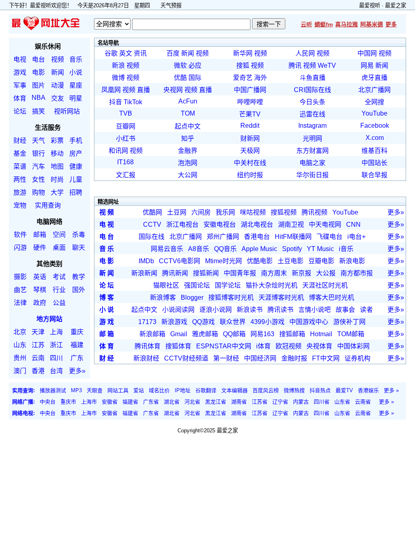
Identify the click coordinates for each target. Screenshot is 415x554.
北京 (19, 332)
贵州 (19, 357)
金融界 (187, 150)
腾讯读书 (280, 309)
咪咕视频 (253, 212)
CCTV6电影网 (179, 261)
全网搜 (374, 102)
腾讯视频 (314, 212)
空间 (59, 234)
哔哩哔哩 (250, 102)
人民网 (305, 53)
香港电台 (257, 236)
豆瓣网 (125, 126)
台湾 (56, 370)
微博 (118, 77)
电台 (38, 59)
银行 (38, 153)
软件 (20, 234)
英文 (125, 53)
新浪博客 (163, 297)
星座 (75, 85)
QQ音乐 (225, 248)
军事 (19, 85)
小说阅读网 (178, 309)
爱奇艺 (242, 77)
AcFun (187, 101)
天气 (38, 140)
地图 (57, 166)
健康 (75, 166)
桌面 (59, 247)
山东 (19, 344)
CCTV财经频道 (186, 358)
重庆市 (68, 402)
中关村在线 (250, 162)
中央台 (48, 402)
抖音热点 (320, 390)
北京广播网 (374, 89)
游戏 (19, 72)
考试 (59, 276)
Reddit (249, 125)
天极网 (250, 150)
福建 (77, 344)
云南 (38, 357)
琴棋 (39, 289)
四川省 (321, 402)
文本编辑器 (234, 390)
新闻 (57, 72)
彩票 (57, 140)
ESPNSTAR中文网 (223, 346)
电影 (38, 72)
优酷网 (152, 212)
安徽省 (110, 402)
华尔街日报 (312, 175)
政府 (39, 302)
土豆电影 (291, 261)
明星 (75, 98)
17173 (147, 321)
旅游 (19, 192)
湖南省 (239, 402)
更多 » (391, 390)
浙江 (56, 344)
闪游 (20, 247)
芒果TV (250, 114)
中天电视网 (325, 224)
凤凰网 (111, 89)
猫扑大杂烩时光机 (271, 285)
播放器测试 (53, 390)
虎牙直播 (374, 77)
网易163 (262, 334)
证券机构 (357, 358)
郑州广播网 (223, 236)
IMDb (146, 261)
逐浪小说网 (215, 309)
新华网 (242, 53)
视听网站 (67, 111)
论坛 (19, 111)
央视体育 (319, 346)
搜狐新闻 (206, 273)
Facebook (374, 125)
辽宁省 (280, 402)
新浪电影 (352, 261)
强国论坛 (197, 285)
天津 (38, 332)
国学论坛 (228, 285)
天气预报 (171, 5)
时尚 (57, 179)
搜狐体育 (178, 346)
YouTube (374, 113)
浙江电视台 (182, 224)
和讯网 (118, 150)
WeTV (327, 65)
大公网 (187, 175)
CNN (353, 224)
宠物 (19, 205)
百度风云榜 (265, 390)
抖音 (115, 102)
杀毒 (78, 234)
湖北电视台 (257, 224)
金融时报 (294, 358)
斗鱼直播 (312, 77)
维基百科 (374, 150)
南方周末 (274, 273)
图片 (38, 85)
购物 (38, 192)
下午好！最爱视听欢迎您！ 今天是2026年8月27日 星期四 (82, 5)
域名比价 (159, 390)
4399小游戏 (267, 321)
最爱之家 (395, 5)
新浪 (118, 65)
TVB (125, 113)
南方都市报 (356, 273)
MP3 (76, 390)
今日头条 (312, 102)
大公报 (326, 273)
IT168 (125, 162)
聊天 (78, 247)
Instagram (312, 125)
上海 (56, 332)
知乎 (187, 138)
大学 (57, 192)
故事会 (345, 309)
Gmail (178, 334)
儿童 (75, 179)
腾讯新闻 (175, 273)
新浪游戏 (174, 321)
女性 (38, 179)
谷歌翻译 (205, 390)
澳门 (19, 370)
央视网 (173, 89)
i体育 (263, 346)
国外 (78, 289)
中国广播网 (250, 89)
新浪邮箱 (152, 334)
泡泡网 (187, 162)
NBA (38, 97)
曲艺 (20, 289)
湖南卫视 (291, 224)
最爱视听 (369, 5)
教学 (78, 276)
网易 (367, 65)
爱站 (138, 390)
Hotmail (321, 334)
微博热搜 (294, 390)
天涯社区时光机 (325, 285)
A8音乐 (198, 248)
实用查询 (48, 205)
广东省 (151, 402)
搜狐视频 (284, 212)
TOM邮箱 (350, 334)
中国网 (367, 53)
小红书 (125, 138)
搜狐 (242, 65)
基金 (19, 153)
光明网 (312, 138)
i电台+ (356, 236)
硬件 (39, 247)
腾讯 (295, 65)
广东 (77, 357)
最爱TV (344, 390)
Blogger (192, 297)
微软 (180, 65)
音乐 (75, 59)
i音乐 (346, 248)
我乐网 (225, 212)
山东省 (342, 402)
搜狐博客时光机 (231, 297)
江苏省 (259, 402)
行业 (59, 289)
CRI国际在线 (312, 89)
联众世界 (233, 321)
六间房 (201, 212)
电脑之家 (312, 162)
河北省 (192, 402)
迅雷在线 (312, 114)
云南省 (363, 402)
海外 (260, 77)
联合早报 (374, 175)
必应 (194, 65)
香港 (38, 370)
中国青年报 (240, 273)
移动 (57, 153)
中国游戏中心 (308, 321)
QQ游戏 (203, 321)
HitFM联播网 (293, 236)
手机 (75, 140)
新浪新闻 (144, 273)
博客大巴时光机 (331, 297)
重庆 (77, 332)
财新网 (250, 138)
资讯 (140, 53)
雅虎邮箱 (205, 334)
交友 (57, 98)
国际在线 (152, 236)
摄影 (20, 276)
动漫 (57, 85)
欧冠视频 (289, 346)
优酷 (180, 77)
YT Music (320, 248)
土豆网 (176, 212)
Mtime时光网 (223, 261)
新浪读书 (250, 309)
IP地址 (182, 390)
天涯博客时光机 (281, 297)
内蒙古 (301, 402)
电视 (19, 59)
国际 (194, 77)
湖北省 (172, 402)
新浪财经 (146, 358)
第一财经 (226, 358)
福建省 (130, 402)
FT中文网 (326, 358)
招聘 (75, 192)
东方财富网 (312, 150)
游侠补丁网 (349, 321)
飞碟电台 (329, 236)
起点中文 (188, 126)
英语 (39, 276)
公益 (59, 302)
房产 (75, 153)
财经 (19, 140)
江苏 (38, 344)
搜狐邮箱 (292, 334)
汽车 (38, 166)
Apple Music (259, 248)
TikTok (133, 102)
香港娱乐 (368, 390)
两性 (19, 179)
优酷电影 (260, 261)
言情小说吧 (314, 309)
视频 (57, 59)
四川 (56, 357)
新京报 (301, 273)
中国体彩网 (353, 346)
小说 (75, 72)
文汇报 (125, 175)
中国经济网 (260, 358)
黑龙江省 (215, 402)
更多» (77, 370)
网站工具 (117, 390)
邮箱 (39, 234)
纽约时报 (250, 175)
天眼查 (95, 390)
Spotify (292, 248)
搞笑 (38, 111)
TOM (188, 113)
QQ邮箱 (234, 334)
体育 (19, 98)
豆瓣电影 (321, 261)
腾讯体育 (147, 346)
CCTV (152, 224)
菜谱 (19, 166)
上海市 (89, 402)
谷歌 (111, 53)
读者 (366, 309)
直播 (143, 89)
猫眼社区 (166, 285)
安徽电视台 (219, 224)
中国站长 (374, 162)
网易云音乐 (167, 248)
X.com (375, 137)
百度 (173, 53)
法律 (20, 302)
